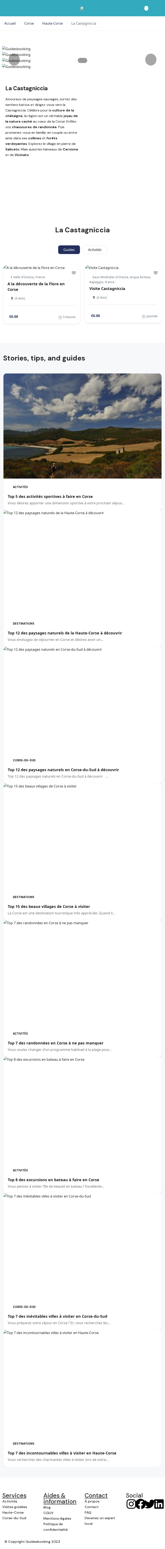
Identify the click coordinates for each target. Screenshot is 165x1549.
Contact (92, 1507)
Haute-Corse (52, 23)
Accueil (10, 23)
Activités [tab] (95, 249)
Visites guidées (14, 1507)
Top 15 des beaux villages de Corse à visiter (49, 906)
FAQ (88, 1512)
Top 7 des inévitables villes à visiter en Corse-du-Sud (57, 1316)
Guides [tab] (69, 249)
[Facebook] (140, 1504)
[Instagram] (131, 1504)
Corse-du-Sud (24, 760)
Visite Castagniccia (107, 288)
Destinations (23, 623)
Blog (47, 1507)
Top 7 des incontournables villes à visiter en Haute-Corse (62, 1453)
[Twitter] (149, 1504)
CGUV (48, 1513)
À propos (92, 1501)
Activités (20, 487)
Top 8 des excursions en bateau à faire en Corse (53, 1179)
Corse (29, 23)
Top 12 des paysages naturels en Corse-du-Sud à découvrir (63, 769)
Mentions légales (57, 1518)
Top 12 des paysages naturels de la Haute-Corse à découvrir (65, 633)
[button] (146, 8)
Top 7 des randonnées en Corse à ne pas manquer (56, 1043)
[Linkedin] (159, 1504)
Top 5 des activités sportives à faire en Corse (50, 496)
